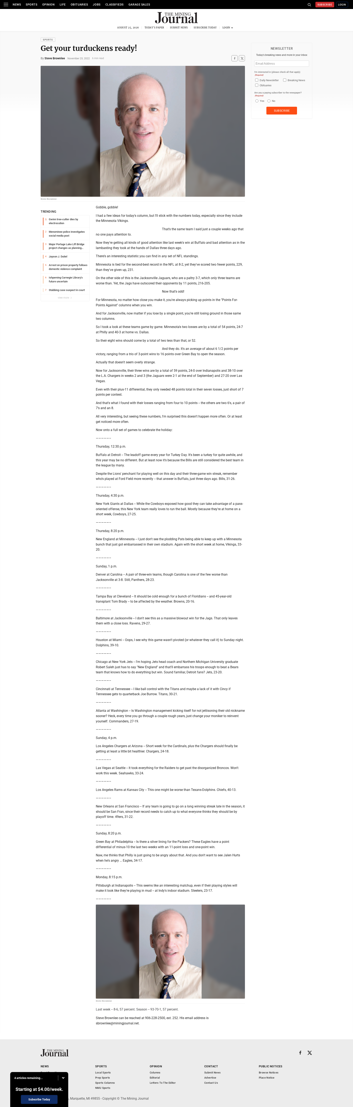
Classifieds (114, 4)
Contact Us (211, 1082)
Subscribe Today (205, 27)
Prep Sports (102, 1077)
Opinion (48, 4)
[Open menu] (6, 4)
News (17, 4)
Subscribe (324, 4)
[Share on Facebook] (234, 58)
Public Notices (271, 1066)
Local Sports (103, 1072)
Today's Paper (154, 27)
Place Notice (267, 1077)
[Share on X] (242, 58)
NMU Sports (102, 1087)
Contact (211, 1066)
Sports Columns (105, 1082)
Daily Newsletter (269, 80)
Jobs (96, 4)
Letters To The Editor (163, 1082)
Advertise (210, 1077)
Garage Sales (139, 4)
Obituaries (79, 4)
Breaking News (296, 80)
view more (64, 297)
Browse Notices (268, 1072)
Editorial (155, 1077)
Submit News (179, 27)
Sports (31, 4)
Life (63, 4)
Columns (155, 1072)
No (273, 100)
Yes (261, 100)
